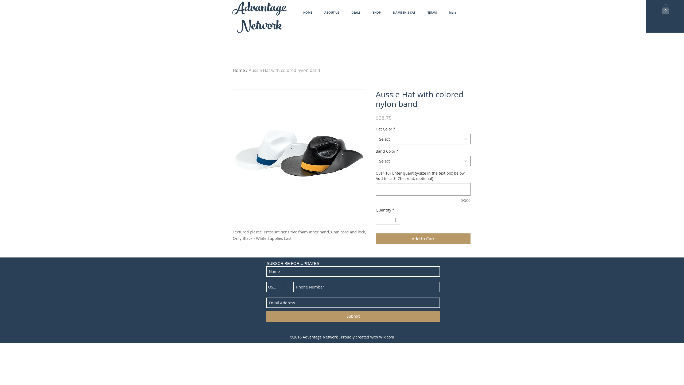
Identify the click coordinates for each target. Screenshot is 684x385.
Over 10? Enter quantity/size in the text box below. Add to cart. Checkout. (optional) (420, 176)
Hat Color (385, 129)
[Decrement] (379, 220)
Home (239, 70)
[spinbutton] (388, 220)
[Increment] (396, 220)
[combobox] (423, 139)
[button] (666, 9)
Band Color (387, 151)
